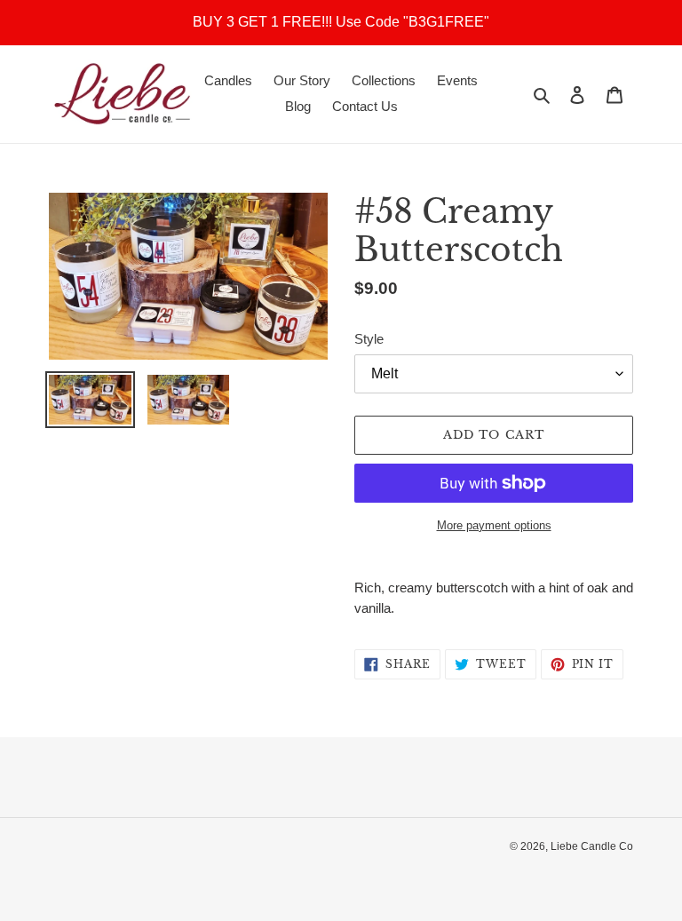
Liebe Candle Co (592, 846)
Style (369, 338)
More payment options (494, 525)
